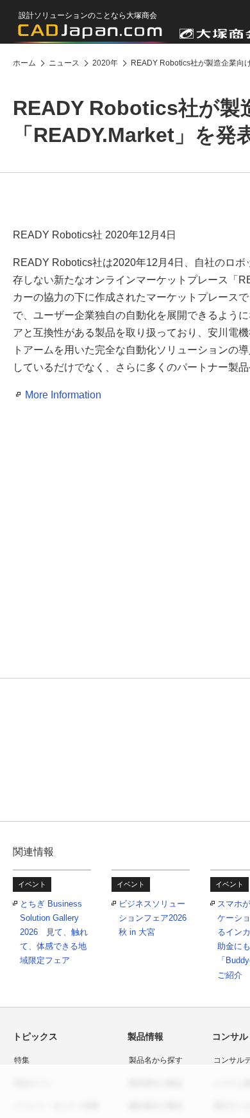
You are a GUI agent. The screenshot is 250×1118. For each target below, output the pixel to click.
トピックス (35, 1036)
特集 (21, 1060)
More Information (63, 394)
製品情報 (145, 1036)
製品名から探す (156, 1060)
